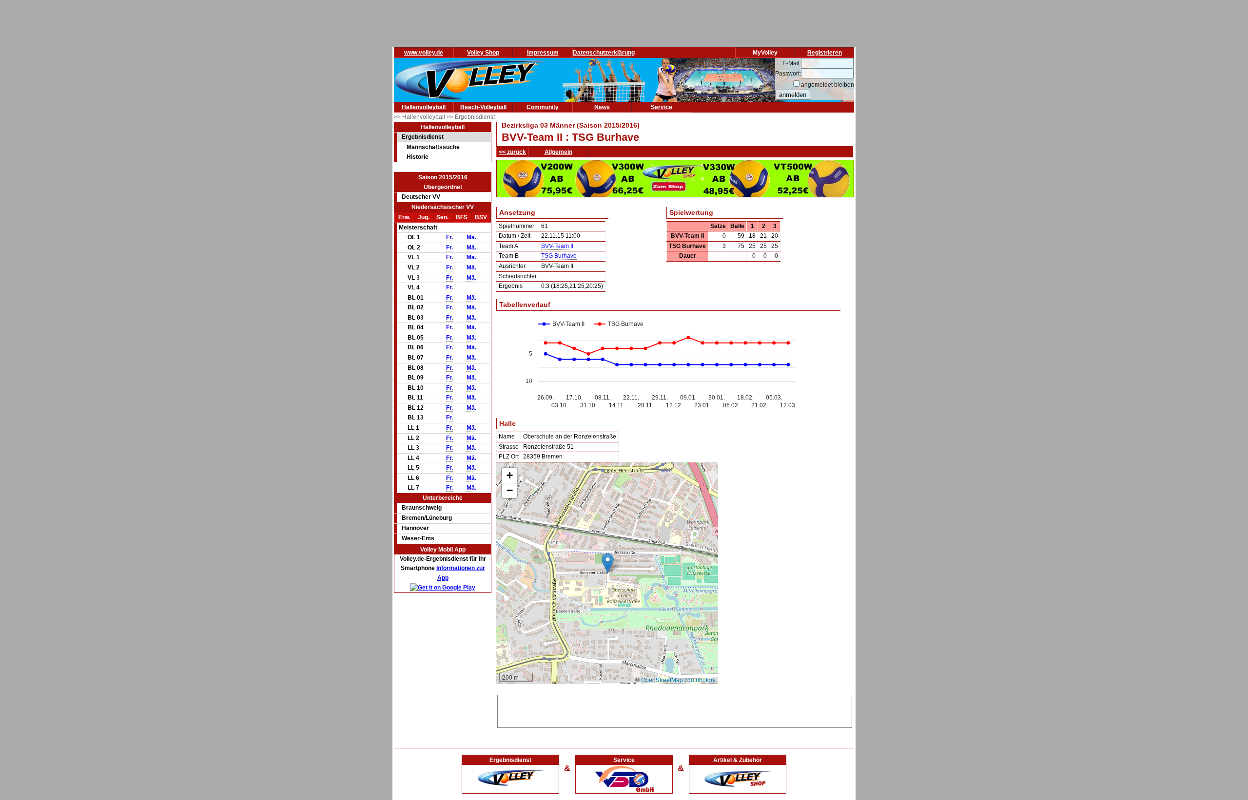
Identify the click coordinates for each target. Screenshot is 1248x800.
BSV (481, 217)
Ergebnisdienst (423, 136)
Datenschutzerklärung (604, 52)
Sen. (442, 217)
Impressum (543, 52)
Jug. (423, 217)
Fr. (449, 237)
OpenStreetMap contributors (678, 679)
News (602, 107)
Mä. (471, 237)
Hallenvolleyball (424, 107)
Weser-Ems (418, 538)
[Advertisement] (675, 709)
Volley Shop (483, 52)
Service (661, 107)
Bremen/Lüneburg (427, 517)
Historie (418, 156)
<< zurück (512, 152)
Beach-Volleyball (483, 107)
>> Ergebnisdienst (471, 117)
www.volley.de (423, 52)
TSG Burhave (559, 255)
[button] (608, 563)
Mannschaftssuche (433, 147)
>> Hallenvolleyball (420, 117)
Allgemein (558, 152)
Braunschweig (422, 507)
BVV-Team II (557, 246)
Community (542, 107)
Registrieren (824, 52)
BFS (462, 217)
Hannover (415, 528)
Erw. (404, 217)
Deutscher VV (421, 196)
